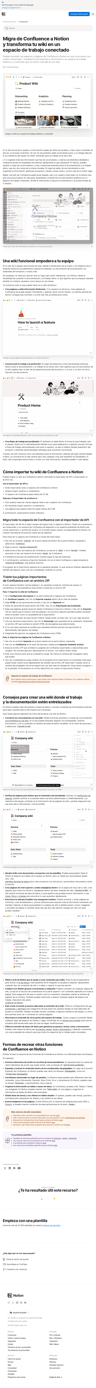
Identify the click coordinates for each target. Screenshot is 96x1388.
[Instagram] (8, 1302)
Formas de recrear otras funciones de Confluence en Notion (33, 1046)
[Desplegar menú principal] (92, 14)
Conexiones (23, 22)
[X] (5, 1168)
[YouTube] (25, 1302)
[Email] (19, 1168)
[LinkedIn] (10, 1168)
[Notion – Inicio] (4, 14)
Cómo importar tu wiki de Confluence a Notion (43, 472)
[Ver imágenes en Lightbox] (92, 246)
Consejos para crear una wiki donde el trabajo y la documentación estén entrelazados (42, 699)
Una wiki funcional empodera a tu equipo (38, 261)
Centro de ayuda (9, 22)
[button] (48, 218)
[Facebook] (14, 1168)
